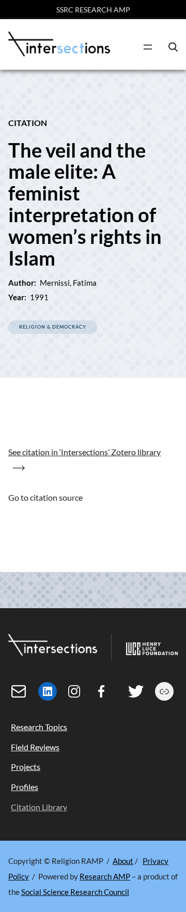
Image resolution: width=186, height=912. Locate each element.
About (123, 860)
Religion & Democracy (52, 327)
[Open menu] (148, 47)
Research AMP (105, 876)
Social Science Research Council (75, 891)
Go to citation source (45, 497)
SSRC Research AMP (93, 9)
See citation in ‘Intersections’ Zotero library (84, 452)
